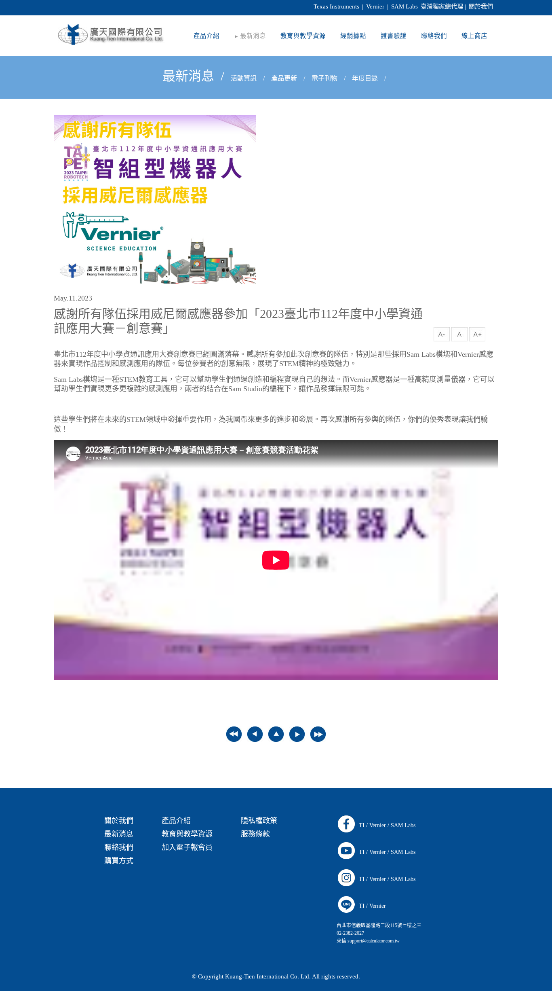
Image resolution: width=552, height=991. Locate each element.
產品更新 (284, 78)
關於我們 (481, 6)
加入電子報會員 (187, 847)
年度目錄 (365, 78)
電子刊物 (324, 78)
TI (361, 825)
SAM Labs (403, 825)
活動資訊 (244, 78)
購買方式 (118, 861)
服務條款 (255, 834)
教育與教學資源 (187, 834)
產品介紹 (176, 821)
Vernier (377, 825)
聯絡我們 (118, 847)
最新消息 (188, 76)
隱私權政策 (259, 821)
